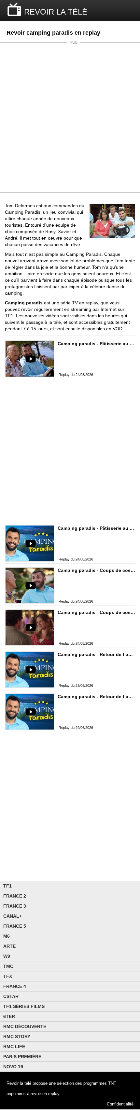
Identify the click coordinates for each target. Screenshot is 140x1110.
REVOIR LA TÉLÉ (55, 11)
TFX (7, 976)
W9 (6, 956)
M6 (6, 936)
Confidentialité (120, 1104)
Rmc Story (16, 1036)
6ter (9, 1016)
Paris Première (22, 1056)
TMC (8, 966)
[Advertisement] (70, 117)
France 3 (14, 906)
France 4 (14, 986)
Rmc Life (14, 1046)
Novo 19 (13, 1066)
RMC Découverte (24, 1026)
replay (53, 1094)
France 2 (14, 896)
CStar (11, 996)
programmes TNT (99, 1083)
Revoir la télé (19, 1083)
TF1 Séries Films (24, 1006)
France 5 (14, 926)
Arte (9, 946)
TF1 (7, 886)
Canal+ (12, 916)
